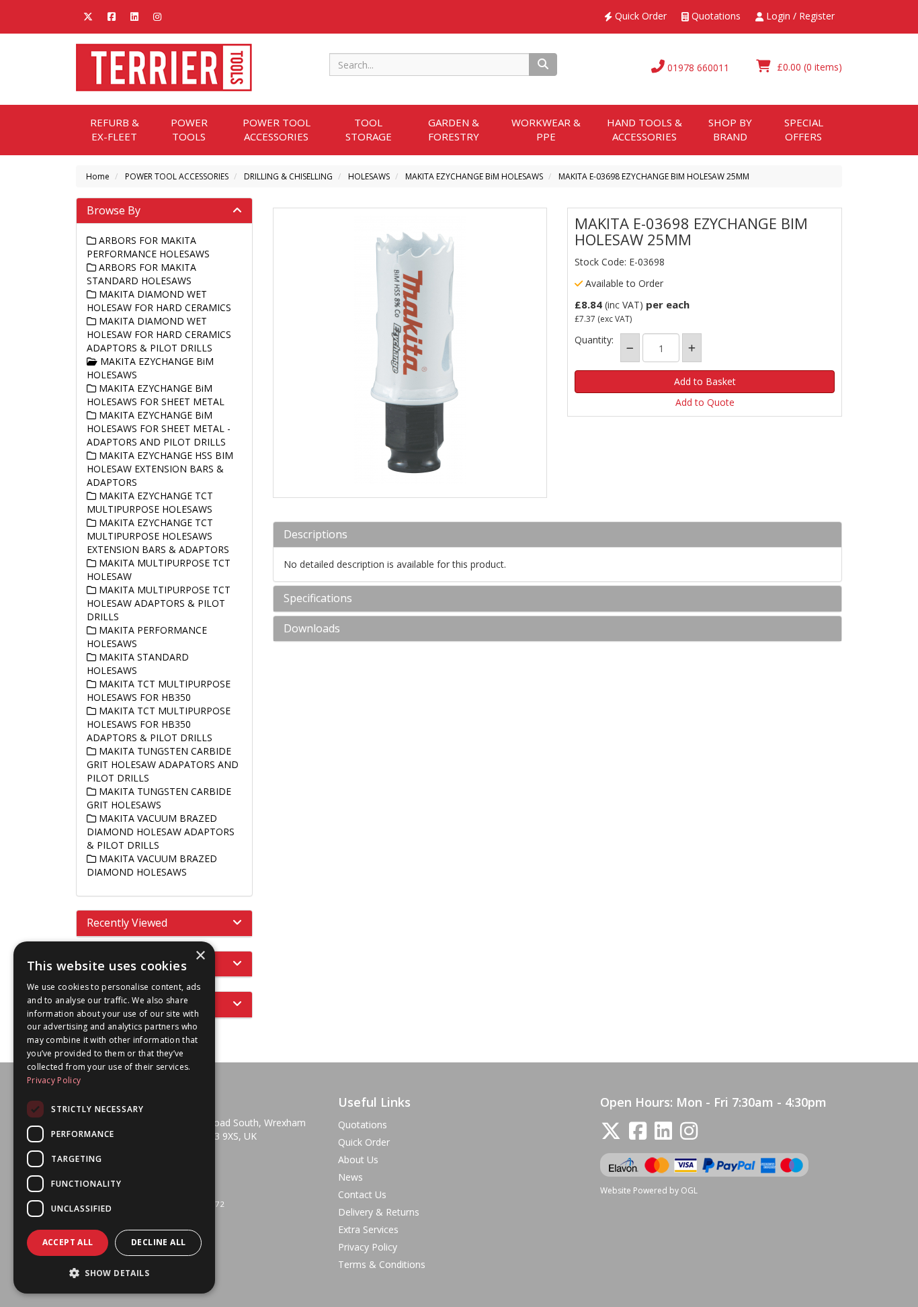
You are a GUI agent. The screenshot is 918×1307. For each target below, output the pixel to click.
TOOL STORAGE (368, 129)
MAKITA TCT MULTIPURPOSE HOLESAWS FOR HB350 (159, 690)
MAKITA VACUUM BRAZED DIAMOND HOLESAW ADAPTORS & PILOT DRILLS (161, 831)
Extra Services (368, 1229)
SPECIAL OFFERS (803, 129)
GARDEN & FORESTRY (453, 129)
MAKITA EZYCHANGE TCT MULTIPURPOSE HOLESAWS (150, 502)
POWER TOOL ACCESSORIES (276, 129)
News (350, 1177)
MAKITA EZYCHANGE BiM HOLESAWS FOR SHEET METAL (155, 395)
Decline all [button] (158, 1242)
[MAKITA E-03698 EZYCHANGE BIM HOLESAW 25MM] (410, 349)
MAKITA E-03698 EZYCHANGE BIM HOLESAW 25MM (653, 176)
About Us (358, 1159)
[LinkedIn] (134, 16)
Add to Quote (705, 402)
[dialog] (114, 1117)
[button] (114, 1272)
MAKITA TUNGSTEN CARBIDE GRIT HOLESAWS (159, 798)
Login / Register (799, 15)
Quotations (715, 15)
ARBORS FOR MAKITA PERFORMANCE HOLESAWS (148, 247)
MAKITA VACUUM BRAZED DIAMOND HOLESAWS (152, 865)
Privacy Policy (367, 1246)
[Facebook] (111, 16)
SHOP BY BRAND (730, 129)
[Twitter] (88, 16)
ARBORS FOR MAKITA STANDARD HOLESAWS (141, 274)
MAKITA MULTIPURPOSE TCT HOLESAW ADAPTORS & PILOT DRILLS (159, 603)
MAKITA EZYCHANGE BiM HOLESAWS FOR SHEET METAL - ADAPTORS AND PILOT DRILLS (159, 428)
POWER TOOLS (189, 129)
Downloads (312, 629)
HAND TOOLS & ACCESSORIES (644, 129)
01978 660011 (697, 67)
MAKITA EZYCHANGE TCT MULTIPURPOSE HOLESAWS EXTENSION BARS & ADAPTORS (158, 536)
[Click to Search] (543, 64)
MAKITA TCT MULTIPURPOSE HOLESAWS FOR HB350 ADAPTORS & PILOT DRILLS (159, 724)
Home (98, 176)
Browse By (113, 210)
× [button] (200, 956)
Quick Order (639, 15)
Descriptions (315, 535)
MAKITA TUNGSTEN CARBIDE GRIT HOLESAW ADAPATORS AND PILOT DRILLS (163, 764)
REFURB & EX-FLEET (114, 129)
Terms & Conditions (381, 1264)
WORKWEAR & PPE (546, 129)
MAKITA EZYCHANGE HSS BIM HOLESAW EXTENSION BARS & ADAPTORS (160, 469)
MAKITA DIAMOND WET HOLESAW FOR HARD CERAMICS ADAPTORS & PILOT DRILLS (159, 334)
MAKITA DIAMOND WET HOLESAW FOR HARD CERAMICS (159, 301)
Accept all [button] (67, 1242)
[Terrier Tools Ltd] (164, 66)
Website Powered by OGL (649, 1190)
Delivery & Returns (378, 1212)
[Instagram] (157, 16)
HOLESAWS (369, 176)
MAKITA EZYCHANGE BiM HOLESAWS (474, 176)
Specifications (318, 599)
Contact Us (362, 1194)
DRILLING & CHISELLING (288, 176)
